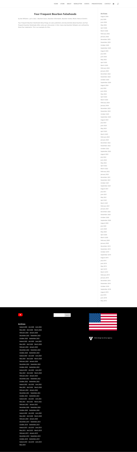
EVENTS (86, 4)
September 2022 (106, 151)
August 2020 (104, 223)
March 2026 (104, 31)
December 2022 (105, 143)
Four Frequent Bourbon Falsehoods (55, 14)
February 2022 (105, 171)
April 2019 (104, 269)
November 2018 (106, 283)
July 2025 (103, 54)
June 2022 (104, 160)
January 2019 (105, 278)
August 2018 (104, 292)
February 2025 (105, 68)
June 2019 (104, 263)
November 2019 (106, 249)
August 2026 (104, 16)
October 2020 (105, 217)
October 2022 (105, 148)
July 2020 (103, 226)
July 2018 (103, 295)
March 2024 (104, 100)
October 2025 (105, 45)
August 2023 (104, 120)
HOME (56, 4)
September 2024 (106, 82)
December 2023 (105, 108)
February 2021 (105, 206)
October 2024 (105, 80)
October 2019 (105, 252)
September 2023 (106, 117)
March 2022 (104, 168)
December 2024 (105, 74)
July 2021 (103, 191)
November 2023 (106, 111)
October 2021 (105, 183)
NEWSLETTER (78, 4)
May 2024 (104, 94)
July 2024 (103, 88)
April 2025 (104, 62)
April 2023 (104, 131)
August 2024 (104, 85)
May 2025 (104, 59)
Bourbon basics (42, 18)
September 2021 (106, 186)
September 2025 (106, 48)
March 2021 (104, 203)
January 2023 (105, 140)
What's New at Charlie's (80, 18)
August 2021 (104, 189)
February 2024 (105, 102)
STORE (62, 4)
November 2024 (106, 77)
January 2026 (105, 36)
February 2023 (105, 137)
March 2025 (104, 65)
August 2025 (104, 51)
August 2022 (104, 154)
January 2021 (105, 209)
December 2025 (105, 39)
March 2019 (104, 272)
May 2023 (104, 128)
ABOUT (69, 4)
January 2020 (105, 243)
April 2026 (104, 28)
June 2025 (104, 57)
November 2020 (106, 214)
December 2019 (105, 246)
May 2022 (104, 163)
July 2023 (103, 123)
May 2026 (104, 25)
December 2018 (105, 280)
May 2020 (104, 232)
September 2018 (106, 289)
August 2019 (104, 257)
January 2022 (105, 174)
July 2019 (103, 260)
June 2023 (104, 125)
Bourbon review (67, 18)
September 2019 (106, 255)
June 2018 (104, 298)
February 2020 (105, 240)
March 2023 (104, 134)
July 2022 (103, 157)
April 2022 (104, 166)
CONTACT (108, 4)
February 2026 (105, 34)
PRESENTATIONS (97, 4)
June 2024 (104, 91)
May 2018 (104, 301)
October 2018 (105, 286)
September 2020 (106, 220)
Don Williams (24, 18)
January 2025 (105, 71)
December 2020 (105, 212)
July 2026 (103, 19)
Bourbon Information (54, 18)
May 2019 (104, 266)
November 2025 (106, 42)
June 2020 (104, 229)
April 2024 (104, 97)
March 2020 (104, 237)
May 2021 (104, 197)
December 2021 (105, 177)
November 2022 (106, 146)
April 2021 (104, 200)
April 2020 (104, 235)
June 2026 (104, 22)
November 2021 (106, 180)
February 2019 (105, 275)
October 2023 (105, 114)
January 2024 (105, 105)
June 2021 (104, 194)
